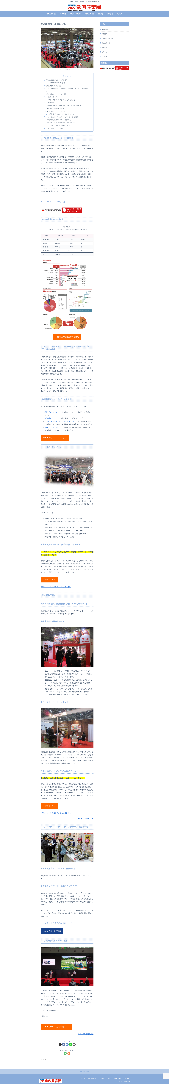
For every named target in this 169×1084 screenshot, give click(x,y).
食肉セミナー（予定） (52, 427)
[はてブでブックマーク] (67, 1044)
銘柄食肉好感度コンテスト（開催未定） (59, 120)
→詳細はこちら (49, 579)
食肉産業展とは (106, 29)
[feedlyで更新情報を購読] (65, 1053)
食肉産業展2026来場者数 (53, 86)
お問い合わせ (118, 1078)
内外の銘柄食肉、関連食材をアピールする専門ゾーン (64, 105)
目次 (64, 76)
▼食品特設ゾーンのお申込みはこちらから (60, 114)
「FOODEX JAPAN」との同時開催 (56, 80)
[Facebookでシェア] (63, 1044)
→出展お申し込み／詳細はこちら (56, 1027)
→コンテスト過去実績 (52, 931)
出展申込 (109, 1078)
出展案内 (104, 34)
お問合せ (104, 52)
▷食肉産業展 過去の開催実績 (67, 337)
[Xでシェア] (60, 1044)
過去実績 (104, 47)
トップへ (83, 1078)
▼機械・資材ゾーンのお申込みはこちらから (61, 100)
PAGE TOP (85, 1072)
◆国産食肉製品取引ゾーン (55, 108)
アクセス (104, 56)
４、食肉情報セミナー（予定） (55, 128)
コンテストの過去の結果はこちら (59, 125)
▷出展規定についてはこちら (54, 438)
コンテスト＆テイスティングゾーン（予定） (60, 421)
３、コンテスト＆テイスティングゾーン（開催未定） (62, 117)
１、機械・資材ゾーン (52, 97)
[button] (74, 1044)
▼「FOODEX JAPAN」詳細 (56, 83)
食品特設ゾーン (50, 418)
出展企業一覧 (105, 43)
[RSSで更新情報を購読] (68, 1053)
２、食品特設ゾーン (51, 102)
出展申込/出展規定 (107, 38)
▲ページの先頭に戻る (85, 818)
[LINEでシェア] (70, 1044)
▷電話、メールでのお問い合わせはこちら (56, 587)
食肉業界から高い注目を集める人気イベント (61, 122)
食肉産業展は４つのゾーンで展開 (55, 94)
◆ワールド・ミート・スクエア (57, 111)
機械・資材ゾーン (51, 412)
